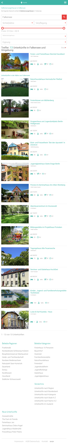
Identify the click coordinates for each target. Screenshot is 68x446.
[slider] (2, 28)
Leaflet (52, 445)
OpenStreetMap (64, 445)
